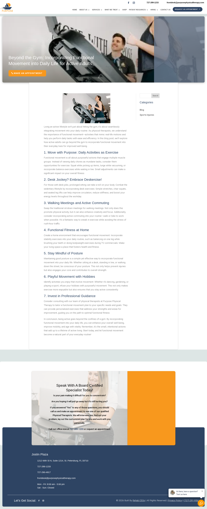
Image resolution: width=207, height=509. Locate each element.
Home (74, 10)
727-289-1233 (76, 429)
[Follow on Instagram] (134, 3)
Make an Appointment (28, 73)
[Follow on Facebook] (128, 3)
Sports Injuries (147, 115)
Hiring (153, 10)
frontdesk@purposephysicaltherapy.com (56, 478)
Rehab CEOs (139, 500)
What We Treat (111, 10)
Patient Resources (137, 10)
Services (96, 10)
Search (155, 96)
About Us (83, 10)
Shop (124, 10)
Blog (142, 110)
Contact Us (165, 10)
